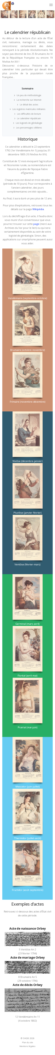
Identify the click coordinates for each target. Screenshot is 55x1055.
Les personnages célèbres (29, 127)
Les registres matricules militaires (28, 109)
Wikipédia (38, 209)
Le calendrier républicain (29, 118)
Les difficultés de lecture (29, 113)
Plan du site (27, 1042)
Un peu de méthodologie (29, 95)
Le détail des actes (29, 104)
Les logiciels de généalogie (29, 122)
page (36, 224)
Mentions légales (27, 1046)
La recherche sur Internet (28, 99)
